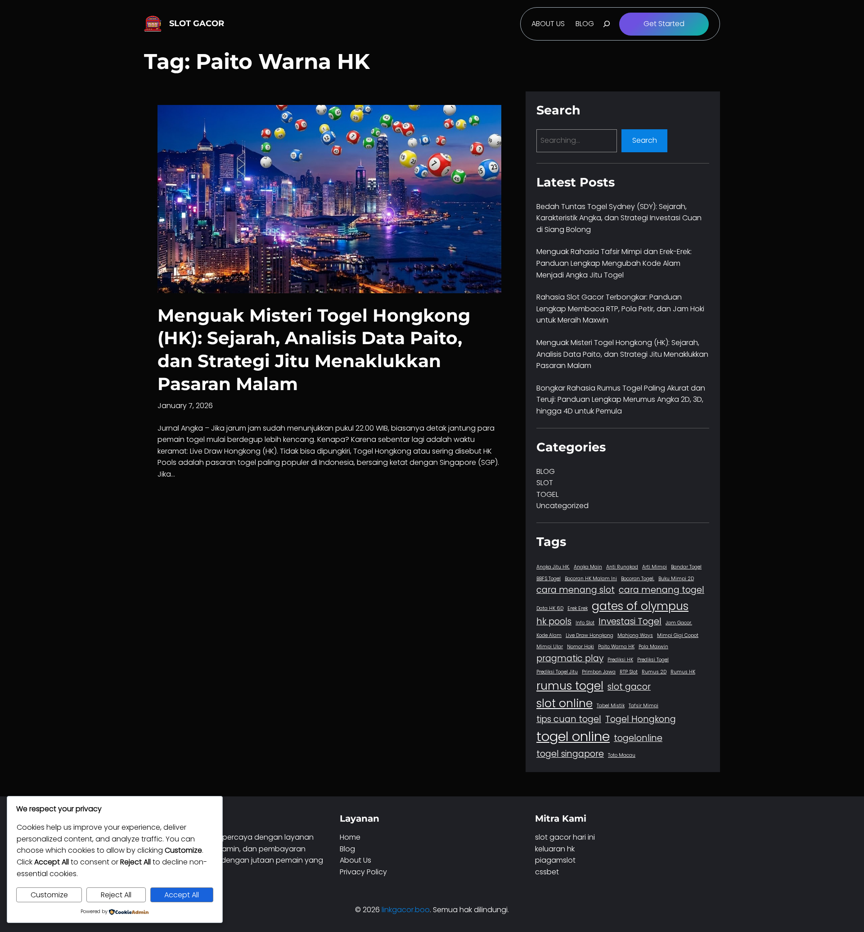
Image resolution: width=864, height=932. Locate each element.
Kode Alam (549, 635)
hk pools (554, 621)
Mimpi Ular (549, 646)
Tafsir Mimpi (643, 705)
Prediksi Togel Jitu (557, 671)
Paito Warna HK (616, 646)
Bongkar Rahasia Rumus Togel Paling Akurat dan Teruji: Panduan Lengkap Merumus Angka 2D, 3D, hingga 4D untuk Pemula (620, 399)
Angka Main (588, 567)
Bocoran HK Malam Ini (591, 578)
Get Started (664, 23)
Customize (49, 895)
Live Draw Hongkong (589, 635)
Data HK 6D (549, 608)
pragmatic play (569, 658)
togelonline (638, 738)
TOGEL (547, 494)
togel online (573, 736)
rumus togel (569, 686)
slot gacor (629, 687)
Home (350, 837)
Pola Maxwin (653, 646)
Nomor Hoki (580, 646)
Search (644, 140)
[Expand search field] (606, 24)
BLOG (585, 23)
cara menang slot (575, 590)
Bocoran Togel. (637, 578)
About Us (355, 860)
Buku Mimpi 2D (676, 578)
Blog (347, 849)
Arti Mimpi (654, 567)
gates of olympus (640, 606)
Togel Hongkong (640, 719)
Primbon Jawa (599, 671)
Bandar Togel (686, 567)
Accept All (181, 895)
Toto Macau (621, 755)
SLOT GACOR (196, 23)
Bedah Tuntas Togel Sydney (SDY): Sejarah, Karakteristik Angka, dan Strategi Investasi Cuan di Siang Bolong (619, 218)
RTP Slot (629, 671)
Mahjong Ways (635, 635)
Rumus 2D (654, 671)
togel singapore (570, 754)
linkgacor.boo (406, 910)
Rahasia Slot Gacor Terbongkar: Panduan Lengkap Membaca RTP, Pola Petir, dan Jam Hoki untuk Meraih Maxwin (620, 308)
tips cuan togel (568, 719)
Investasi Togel (630, 621)
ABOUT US (548, 23)
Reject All (116, 895)
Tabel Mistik (611, 705)
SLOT (544, 482)
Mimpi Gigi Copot (677, 635)
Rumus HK (682, 671)
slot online (564, 703)
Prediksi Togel (653, 659)
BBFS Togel (548, 578)
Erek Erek (577, 608)
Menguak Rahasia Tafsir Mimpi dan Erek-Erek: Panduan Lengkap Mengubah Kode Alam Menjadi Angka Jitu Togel (614, 263)
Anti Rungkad (622, 567)
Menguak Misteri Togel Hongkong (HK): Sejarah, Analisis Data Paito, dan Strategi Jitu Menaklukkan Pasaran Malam (314, 350)
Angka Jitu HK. (553, 567)
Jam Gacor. (679, 622)
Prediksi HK (620, 659)
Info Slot (585, 622)
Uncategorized (562, 505)
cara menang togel (661, 590)
